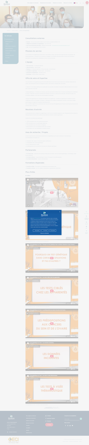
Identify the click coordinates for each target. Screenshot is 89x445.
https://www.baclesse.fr (37, 218)
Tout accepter (37, 230)
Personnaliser (53, 230)
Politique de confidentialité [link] (44, 233)
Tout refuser (45, 230)
